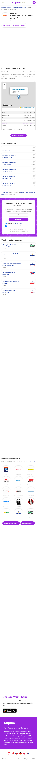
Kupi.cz (16, 753)
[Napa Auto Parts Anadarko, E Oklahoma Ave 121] (18, 265)
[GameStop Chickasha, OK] (6, 491)
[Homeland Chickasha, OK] (6, 502)
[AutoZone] (5, 16)
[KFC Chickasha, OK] (30, 502)
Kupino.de (20, 753)
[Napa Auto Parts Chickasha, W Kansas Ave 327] (18, 256)
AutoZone (5, 192)
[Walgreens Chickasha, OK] (18, 470)
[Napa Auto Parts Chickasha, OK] (18, 513)
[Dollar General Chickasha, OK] (30, 470)
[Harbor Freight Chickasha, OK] (30, 491)
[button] (14, 25)
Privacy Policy (18, 223)
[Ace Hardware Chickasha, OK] (30, 480)
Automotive (13, 21)
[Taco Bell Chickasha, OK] (18, 502)
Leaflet (22, 107)
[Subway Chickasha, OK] (6, 513)
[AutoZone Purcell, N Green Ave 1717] (18, 184)
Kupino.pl (24, 753)
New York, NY (5, 194)
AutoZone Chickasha (18, 89)
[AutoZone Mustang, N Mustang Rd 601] (18, 156)
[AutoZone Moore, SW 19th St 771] (18, 177)
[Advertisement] (18, 48)
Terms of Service (17, 761)
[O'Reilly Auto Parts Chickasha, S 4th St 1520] (18, 247)
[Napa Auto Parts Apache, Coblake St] (18, 283)
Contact (8, 761)
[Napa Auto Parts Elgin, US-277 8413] (18, 293)
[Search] (34, 2)
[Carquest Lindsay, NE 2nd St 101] (18, 274)
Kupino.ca (12, 753)
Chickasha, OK (30, 461)
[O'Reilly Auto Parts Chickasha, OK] (30, 513)
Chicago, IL (23, 192)
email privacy (23, 229)
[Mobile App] (10, 711)
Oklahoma (15, 7)
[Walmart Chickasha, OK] (18, 480)
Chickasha (22, 7)
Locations (8, 7)
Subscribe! (18, 219)
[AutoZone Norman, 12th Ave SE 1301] (18, 170)
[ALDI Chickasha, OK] (6, 470)
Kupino (3, 7)
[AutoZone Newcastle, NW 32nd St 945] (18, 149)
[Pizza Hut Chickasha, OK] (6, 480)
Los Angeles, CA (30, 192)
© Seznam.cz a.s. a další (29, 107)
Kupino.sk (28, 753)
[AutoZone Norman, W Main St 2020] (18, 163)
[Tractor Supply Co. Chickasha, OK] (18, 491)
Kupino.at (8, 753)
